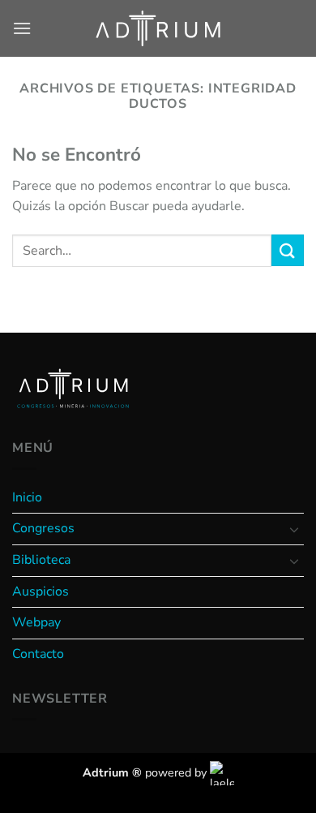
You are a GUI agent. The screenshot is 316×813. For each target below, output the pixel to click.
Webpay (36, 622)
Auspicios (40, 591)
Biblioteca (41, 560)
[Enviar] (287, 250)
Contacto (38, 654)
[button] (22, 28)
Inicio (27, 497)
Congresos (43, 528)
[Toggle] (294, 529)
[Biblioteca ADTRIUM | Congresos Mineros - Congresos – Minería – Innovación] (158, 28)
